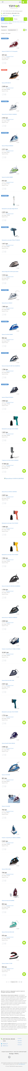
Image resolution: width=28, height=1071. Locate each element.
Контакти (20, 1044)
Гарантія (19, 1042)
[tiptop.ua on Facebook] (9, 1057)
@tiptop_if (17, 15)
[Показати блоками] (24, 30)
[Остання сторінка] (21, 982)
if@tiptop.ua (5, 1045)
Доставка (20, 1040)
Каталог (7, 19)
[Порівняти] (20, 2)
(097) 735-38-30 (6, 1039)
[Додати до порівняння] (5, 63)
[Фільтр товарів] (2, 19)
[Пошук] (25, 19)
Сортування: (4, 30)
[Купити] (24, 62)
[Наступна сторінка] (19, 982)
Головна (19, 1038)
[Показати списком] (26, 30)
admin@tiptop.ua (22, 1064)
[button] (2, 2)
